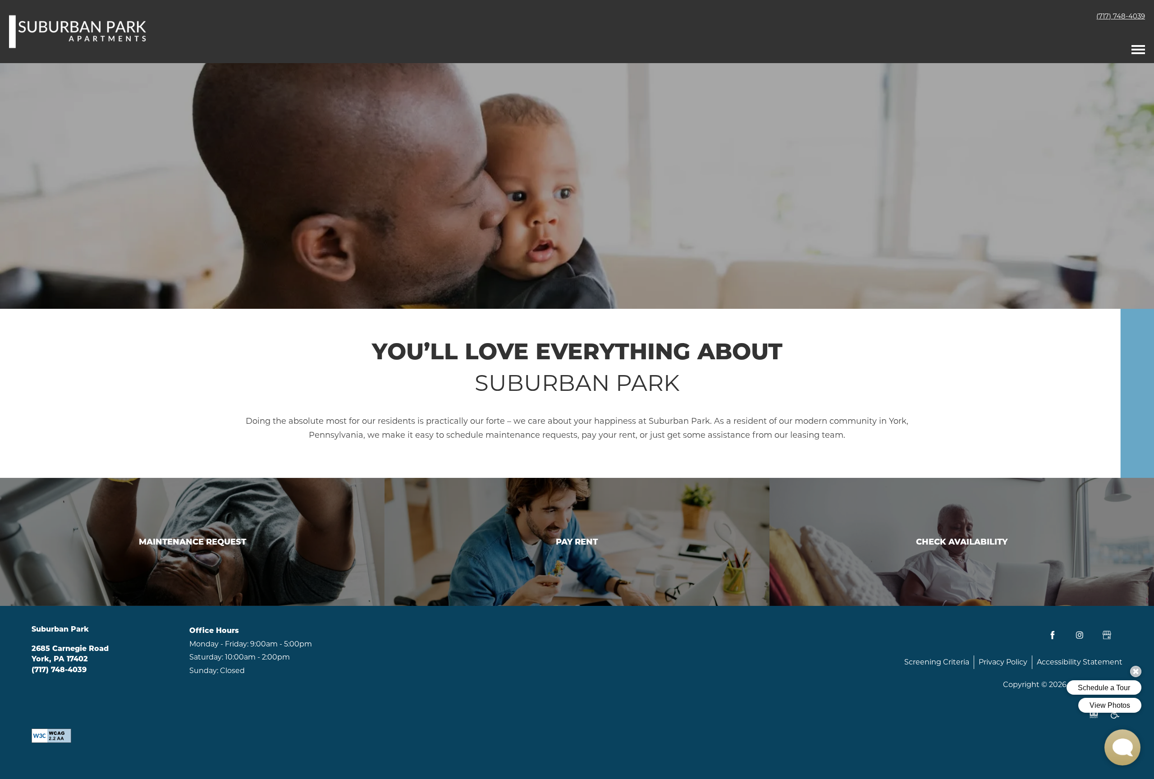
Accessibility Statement (1079, 662)
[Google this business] (1106, 635)
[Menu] (1138, 47)
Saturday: (206, 657)
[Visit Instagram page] (1079, 635)
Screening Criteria (936, 662)
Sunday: (203, 670)
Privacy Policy (1003, 662)
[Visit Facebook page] (1052, 635)
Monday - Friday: (218, 644)
